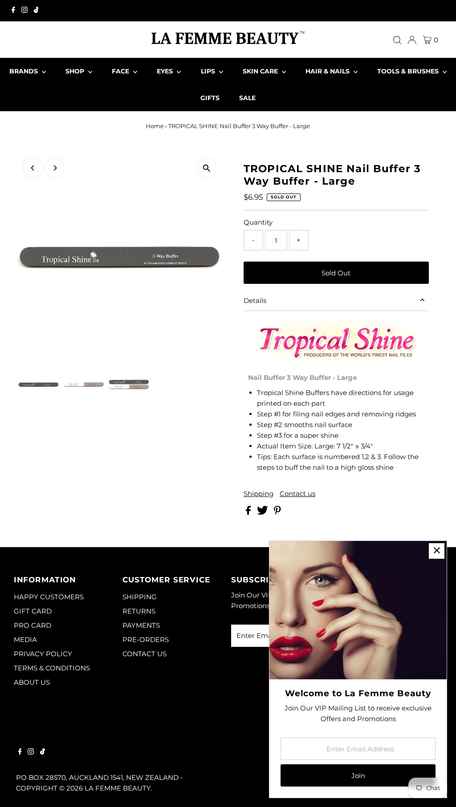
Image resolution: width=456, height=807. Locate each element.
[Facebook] (13, 10)
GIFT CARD (33, 611)
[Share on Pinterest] (277, 512)
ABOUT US (32, 682)
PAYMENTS (141, 625)
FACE (121, 71)
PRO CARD (32, 625)
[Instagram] (24, 10)
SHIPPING (139, 597)
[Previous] (33, 168)
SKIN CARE (261, 71)
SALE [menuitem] (247, 98)
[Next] (55, 168)
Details (255, 300)
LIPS (209, 71)
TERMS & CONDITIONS (52, 668)
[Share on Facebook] (249, 512)
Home (155, 125)
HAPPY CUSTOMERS (49, 597)
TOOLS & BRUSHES (408, 71)
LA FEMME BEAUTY (118, 788)
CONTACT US (144, 654)
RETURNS (138, 611)
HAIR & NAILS (328, 71)
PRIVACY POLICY (43, 654)
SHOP (75, 71)
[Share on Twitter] (263, 512)
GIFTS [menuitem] (210, 98)
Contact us (297, 493)
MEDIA (25, 639)
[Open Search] (397, 40)
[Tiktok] (36, 10)
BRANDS (24, 71)
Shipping (258, 493)
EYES (166, 71)
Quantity (258, 222)
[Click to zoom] (207, 168)
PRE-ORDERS (145, 639)
